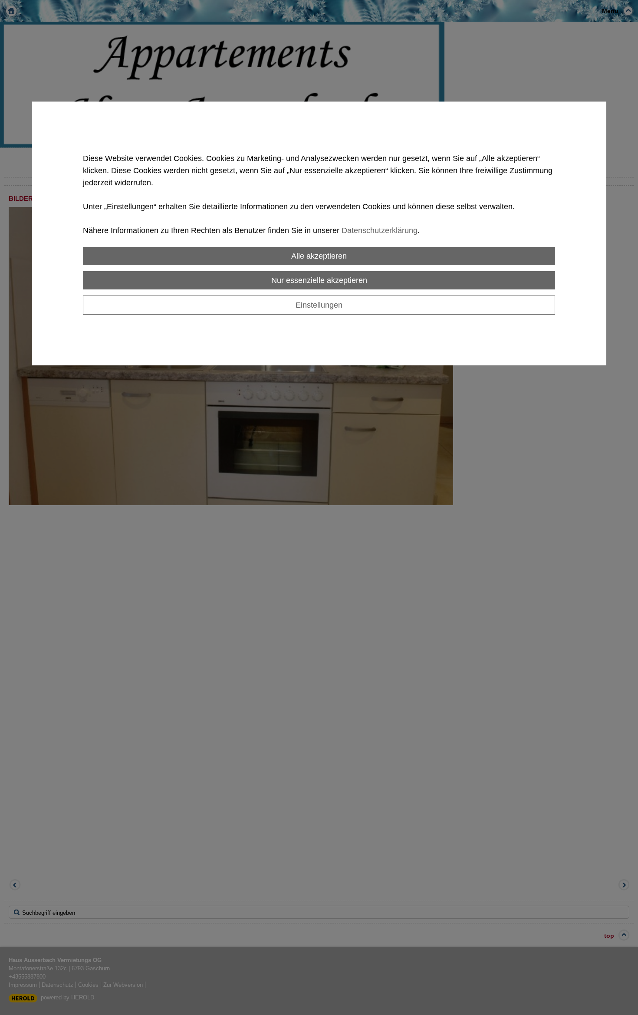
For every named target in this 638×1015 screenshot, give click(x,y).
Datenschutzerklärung (380, 230)
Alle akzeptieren (319, 255)
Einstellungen (319, 304)
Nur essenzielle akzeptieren (319, 280)
